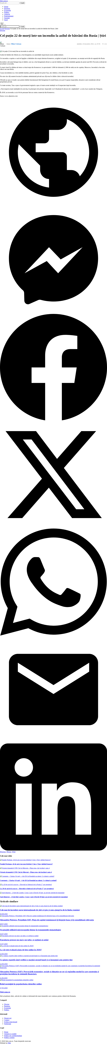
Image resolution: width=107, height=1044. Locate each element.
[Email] (53, 742)
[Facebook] (53, 420)
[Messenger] (53, 313)
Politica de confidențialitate (13, 1036)
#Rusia (8, 852)
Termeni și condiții (10, 1034)
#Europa (3, 852)
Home (6, 7)
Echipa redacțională (10, 1022)
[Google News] (53, 205)
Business (7, 8)
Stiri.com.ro (5, 992)
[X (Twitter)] (53, 527)
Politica (6, 12)
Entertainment (8, 16)
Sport (6, 20)
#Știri (13, 852)
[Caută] (2, 24)
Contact (6, 1020)
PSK (9, 1043)
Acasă (2, 28)
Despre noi (7, 1018)
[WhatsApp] (53, 635)
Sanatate (7, 18)
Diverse (7, 28)
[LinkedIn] (53, 850)
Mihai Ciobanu (16, 44)
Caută (22, 3)
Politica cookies (9, 1037)
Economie (7, 10)
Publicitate (7, 1024)
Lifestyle (7, 14)
